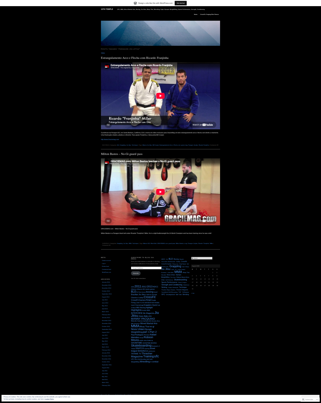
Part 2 (153, 332)
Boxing (176, 259)
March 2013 (105, 311)
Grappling (123, 145)
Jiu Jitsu (128, 145)
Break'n (182, 259)
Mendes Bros (156, 321)
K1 (176, 269)
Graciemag (139, 305)
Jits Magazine (148, 313)
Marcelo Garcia (136, 321)
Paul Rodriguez (137, 335)
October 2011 (106, 361)
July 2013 (105, 300)
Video (103, 53)
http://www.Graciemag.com (110, 139)
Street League (182, 282)
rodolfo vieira (143, 340)
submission (151, 351)
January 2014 (106, 282)
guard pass (172, 243)
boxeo (144, 292)
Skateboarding (141, 345)
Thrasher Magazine (141, 355)
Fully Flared (182, 264)
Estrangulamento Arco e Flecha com (169, 145)
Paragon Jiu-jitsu (193, 145)
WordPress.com (106, 272)
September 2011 (107, 364)
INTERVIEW (136, 313)
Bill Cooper (156, 145)
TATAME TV (136, 354)
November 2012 (106, 323)
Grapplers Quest (150, 305)
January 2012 (106, 353)
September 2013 (107, 294)
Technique (135, 145)
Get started (181, 3)
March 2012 (105, 347)
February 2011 (106, 385)
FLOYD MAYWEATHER (147, 302)
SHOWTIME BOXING (149, 343)
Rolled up (150, 340)
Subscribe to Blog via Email (142, 258)
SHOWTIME (136, 343)
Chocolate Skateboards (168, 261)
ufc (156, 356)
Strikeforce (143, 351)
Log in (104, 263)
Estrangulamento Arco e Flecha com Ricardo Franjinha (135, 58)
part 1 (146, 331)
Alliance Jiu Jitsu (147, 145)
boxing (149, 291)
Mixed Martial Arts (148, 323)
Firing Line (135, 303)
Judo (172, 269)
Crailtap (140, 298)
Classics (134, 298)
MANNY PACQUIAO (143, 318)
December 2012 (106, 320)
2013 (149, 286)
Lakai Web (170, 272)
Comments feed (106, 269)
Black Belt (153, 243)
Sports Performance (169, 282)
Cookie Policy (49, 399)
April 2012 (105, 344)
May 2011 (105, 376)
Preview (146, 335)
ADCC (155, 287)
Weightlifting (135, 362)
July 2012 (105, 335)
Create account (106, 260)
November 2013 (106, 288)
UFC (163, 294)
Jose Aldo (143, 316)
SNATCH (140, 348)
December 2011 (106, 356)
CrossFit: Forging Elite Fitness (209, 14)
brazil (155, 292)
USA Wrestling (141, 359)
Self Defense (169, 280)
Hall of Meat (185, 266)
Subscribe (136, 273)
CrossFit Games (138, 300)
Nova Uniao (137, 329)
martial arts (146, 321)
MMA (130, 243)
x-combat (154, 362)
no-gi (185, 243)
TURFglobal (185, 292)
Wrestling (145, 361)
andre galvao (150, 289)
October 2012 (106, 326)
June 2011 (105, 373)
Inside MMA (146, 310)
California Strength (151, 294)
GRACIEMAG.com (162, 243)
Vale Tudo (179, 294)
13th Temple (107, 9)
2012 (144, 286)
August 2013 (105, 297)
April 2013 (105, 308)
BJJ (118, 145)
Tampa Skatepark (173, 287)
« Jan (192, 293)
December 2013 (106, 285)
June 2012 (105, 338)
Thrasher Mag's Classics (168, 289)
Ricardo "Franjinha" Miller (205, 243)
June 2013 (105, 303)
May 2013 (105, 305)
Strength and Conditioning (171, 285)
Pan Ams (173, 277)
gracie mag (184, 145)
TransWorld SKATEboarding (169, 292)
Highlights (136, 310)
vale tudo (149, 359)
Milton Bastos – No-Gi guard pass (121, 154)
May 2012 (105, 341)
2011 (137, 286)
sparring (146, 348)
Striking (164, 287)
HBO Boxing (141, 308)
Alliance (134, 289)
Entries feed (105, 266)
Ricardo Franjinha (204, 145)
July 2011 (104, 370)
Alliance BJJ (146, 243)
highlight (149, 307)
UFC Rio (134, 359)
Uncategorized (170, 294)
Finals (153, 300)
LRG (150, 316)
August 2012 (105, 332)
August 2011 (105, 367)
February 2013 (106, 314)
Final (148, 300)
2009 (132, 287)
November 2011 (106, 359)
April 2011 (105, 379)
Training (148, 356)
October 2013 (106, 291)
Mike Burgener (135, 323)
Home (195, 14)
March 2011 (105, 382)
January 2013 (106, 317)
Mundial (163, 275)
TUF (179, 292)
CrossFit (149, 297)
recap (141, 338)
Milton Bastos (180, 243)
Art (167, 259)
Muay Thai (144, 326)
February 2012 (106, 350)
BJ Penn (139, 292)
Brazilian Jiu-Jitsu (138, 295)
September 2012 (107, 329)
